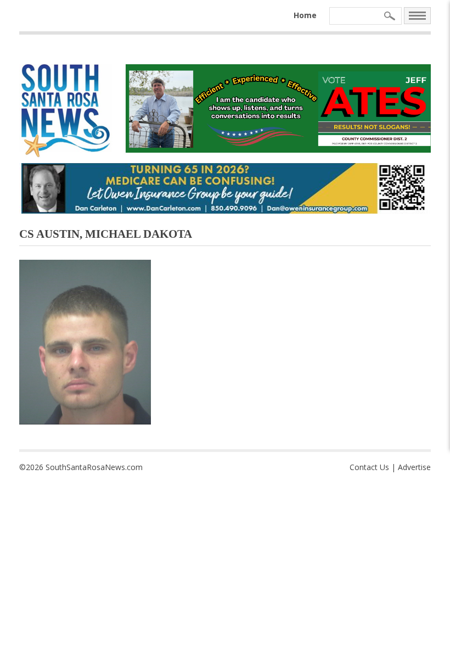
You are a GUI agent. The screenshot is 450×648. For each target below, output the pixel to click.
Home (305, 15)
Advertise (414, 467)
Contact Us (369, 467)
